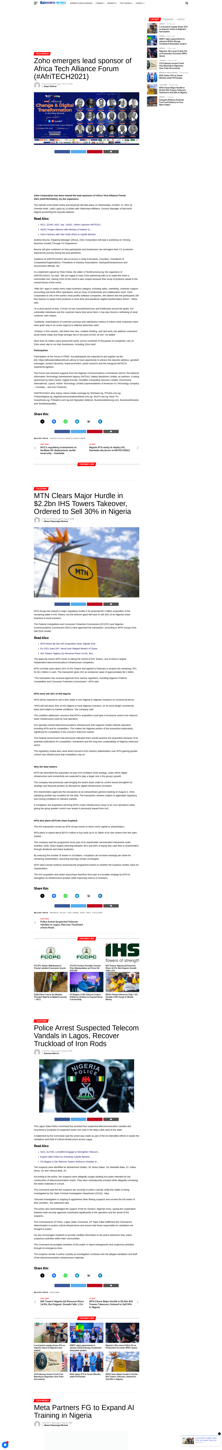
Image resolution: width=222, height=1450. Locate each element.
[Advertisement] (86, 32)
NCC (89, 913)
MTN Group (40, 611)
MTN (83, 913)
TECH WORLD (126, 3)
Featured (55, 1292)
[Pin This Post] (95, 151)
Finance (100, 3)
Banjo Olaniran (50, 86)
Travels (139, 3)
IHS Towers (74, 913)
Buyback (54, 913)
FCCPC (63, 913)
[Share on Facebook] (62, 151)
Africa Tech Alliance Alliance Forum (68, 438)
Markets (111, 3)
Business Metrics (51, 1053)
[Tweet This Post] (78, 151)
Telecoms (97, 913)
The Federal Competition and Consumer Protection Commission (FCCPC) (72, 624)
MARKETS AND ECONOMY (81, 3)
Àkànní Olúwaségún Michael (56, 521)
